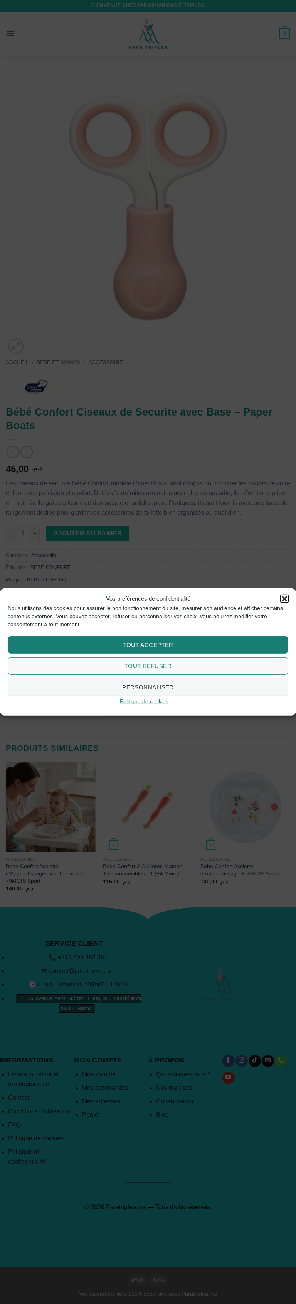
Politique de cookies (144, 701)
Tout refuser (148, 666)
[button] (284, 599)
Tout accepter (148, 645)
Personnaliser (148, 687)
